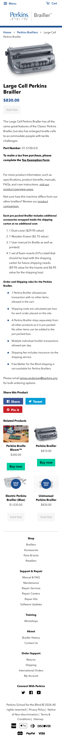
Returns (31, 659)
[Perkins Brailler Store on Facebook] (31, 693)
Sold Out (16, 517)
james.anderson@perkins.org (39, 378)
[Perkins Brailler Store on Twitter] (23, 693)
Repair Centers (31, 593)
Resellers (31, 560)
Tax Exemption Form (36, 160)
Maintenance (31, 582)
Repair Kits (31, 599)
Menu (12, 3)
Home (7, 32)
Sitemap (38, 719)
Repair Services (31, 588)
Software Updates (31, 604)
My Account (31, 675)
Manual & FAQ (31, 577)
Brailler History (31, 637)
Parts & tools (31, 555)
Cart (54, 3)
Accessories (31, 550)
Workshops (31, 621)
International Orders (31, 670)
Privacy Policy (37, 709)
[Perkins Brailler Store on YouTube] (39, 693)
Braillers (31, 544)
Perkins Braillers (27, 32)
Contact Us (31, 643)
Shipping (31, 665)
